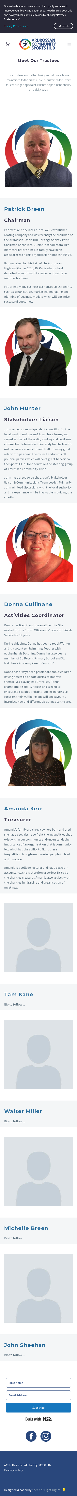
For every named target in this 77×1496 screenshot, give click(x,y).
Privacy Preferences (16, 26)
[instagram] (45, 1436)
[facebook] (31, 1436)
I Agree (63, 26)
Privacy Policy (13, 1470)
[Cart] (7, 44)
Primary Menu (69, 44)
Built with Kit (38, 1419)
